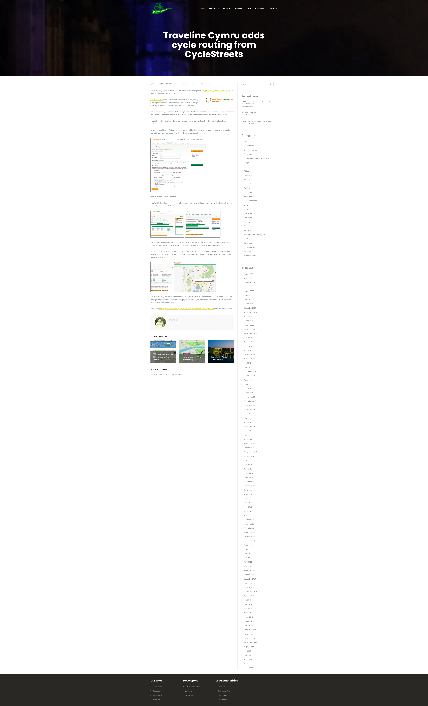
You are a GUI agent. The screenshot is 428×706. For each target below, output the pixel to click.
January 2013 (249, 477)
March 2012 (248, 515)
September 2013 (250, 452)
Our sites (213, 8)
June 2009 (248, 655)
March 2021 (248, 304)
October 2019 (249, 329)
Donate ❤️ (273, 8)
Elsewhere (248, 175)
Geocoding (248, 192)
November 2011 (250, 532)
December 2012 (250, 481)
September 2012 (250, 490)
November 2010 (250, 583)
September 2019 (250, 333)
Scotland (247, 239)
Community (248, 154)
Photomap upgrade (249, 112)
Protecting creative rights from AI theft (257, 121)
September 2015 (250, 409)
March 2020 (248, 321)
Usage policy (190, 695)
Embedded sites (224, 691)
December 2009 (250, 630)
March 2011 (248, 566)
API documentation (192, 687)
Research (247, 230)
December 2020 (250, 308)
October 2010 (249, 587)
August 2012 (249, 494)
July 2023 (247, 287)
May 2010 (248, 608)
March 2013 (248, 473)
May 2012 (248, 507)
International (249, 196)
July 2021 (247, 295)
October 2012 (249, 486)
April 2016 (248, 388)
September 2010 (250, 591)
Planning (247, 222)
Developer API (223, 699)
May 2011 (248, 558)
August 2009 (249, 647)
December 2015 (250, 401)
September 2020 (250, 312)
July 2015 (247, 414)
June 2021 (248, 299)
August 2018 (249, 342)
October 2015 (249, 405)
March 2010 (248, 617)
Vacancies (247, 251)
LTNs (246, 205)
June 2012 (248, 503)
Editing (246, 171)
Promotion (248, 226)
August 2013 (249, 456)
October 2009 (249, 638)
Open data (248, 213)
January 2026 (249, 274)
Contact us (259, 8)
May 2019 (248, 337)
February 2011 (249, 570)
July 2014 (247, 431)
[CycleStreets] (161, 8)
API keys (188, 691)
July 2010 (247, 600)
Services (238, 8)
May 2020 (248, 316)
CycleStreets (158, 687)
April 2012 (248, 511)
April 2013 (248, 469)
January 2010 (249, 625)
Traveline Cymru (156, 100)
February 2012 (249, 519)
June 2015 (248, 418)
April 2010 (248, 613)
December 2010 (250, 579)
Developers (248, 167)
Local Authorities (198, 84)
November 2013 (250, 443)
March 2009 (248, 668)
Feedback (247, 184)
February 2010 (249, 621)
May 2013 (248, 464)
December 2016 (250, 371)
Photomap (248, 217)
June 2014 (248, 435)
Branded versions (186, 84)
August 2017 (249, 359)
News (202, 8)
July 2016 (247, 384)
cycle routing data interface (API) (216, 90)
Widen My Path (250, 256)
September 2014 (250, 426)
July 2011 (247, 549)
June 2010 (248, 604)
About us (227, 8)
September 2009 (250, 642)
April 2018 (248, 350)
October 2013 (249, 448)
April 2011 (248, 562)
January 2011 (249, 575)
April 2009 (248, 663)
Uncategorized (249, 247)
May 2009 (248, 659)
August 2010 (249, 596)
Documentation (224, 695)
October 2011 (249, 536)
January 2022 (249, 291)
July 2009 (247, 651)
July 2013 (247, 460)
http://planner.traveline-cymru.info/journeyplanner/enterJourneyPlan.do (186, 309)
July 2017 (247, 363)
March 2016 (248, 392)
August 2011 (249, 545)
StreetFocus (248, 243)
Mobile (246, 209)
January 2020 (249, 325)
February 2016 (249, 397)
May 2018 (248, 346)
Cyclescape (157, 691)
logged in (163, 374)
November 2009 (250, 634)
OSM (249, 8)
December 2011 (250, 528)
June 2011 (248, 553)
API (177, 84)
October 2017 (249, 354)
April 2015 (248, 422)
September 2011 (250, 541)
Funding (247, 188)
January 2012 (249, 524)
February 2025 (249, 282)
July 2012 (247, 498)
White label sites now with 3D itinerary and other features (256, 102)
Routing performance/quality (255, 234)
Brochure (221, 687)
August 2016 (249, 380)
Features (247, 179)
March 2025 (248, 278)
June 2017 (248, 367)
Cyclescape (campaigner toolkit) (256, 158)
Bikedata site (249, 145)
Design (246, 162)
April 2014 (248, 439)
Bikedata (156, 699)
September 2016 (250, 376)
